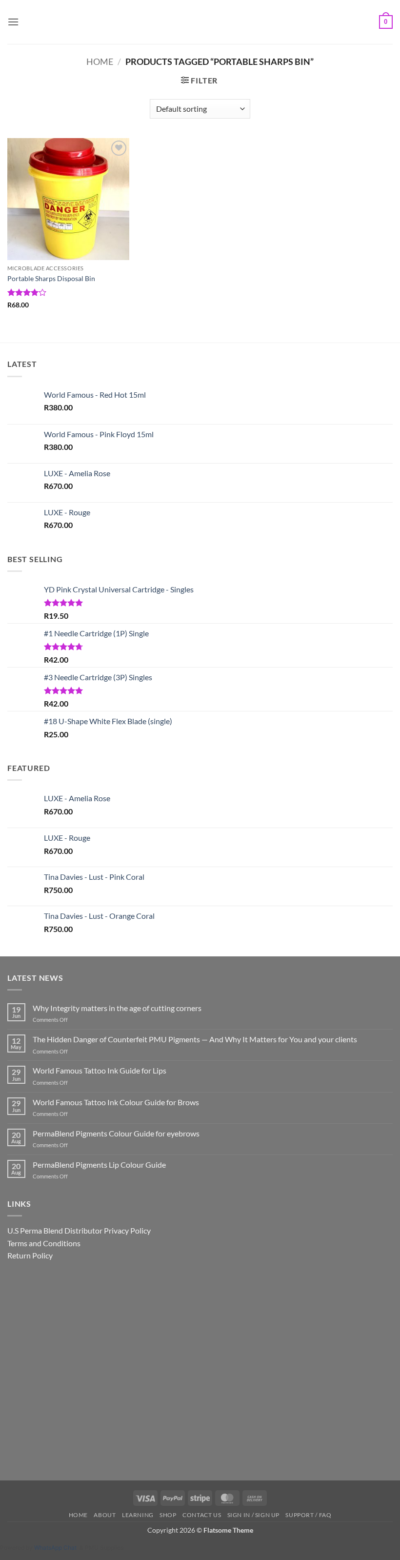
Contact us (201, 1515)
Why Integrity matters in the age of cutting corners (117, 1008)
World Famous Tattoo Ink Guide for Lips (99, 1070)
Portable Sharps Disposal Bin (51, 278)
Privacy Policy (127, 1230)
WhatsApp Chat (57, 1547)
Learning (138, 1515)
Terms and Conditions (43, 1243)
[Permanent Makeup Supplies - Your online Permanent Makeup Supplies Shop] (200, 22)
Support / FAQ (308, 1515)
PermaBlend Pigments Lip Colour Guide (99, 1164)
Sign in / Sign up (253, 1515)
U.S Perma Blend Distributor (54, 1230)
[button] (13, 22)
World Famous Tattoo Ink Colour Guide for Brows (116, 1102)
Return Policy (30, 1255)
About (105, 1515)
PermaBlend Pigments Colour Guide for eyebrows (116, 1133)
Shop (168, 1515)
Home (99, 61)
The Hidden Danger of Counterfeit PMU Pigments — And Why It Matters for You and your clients (195, 1039)
